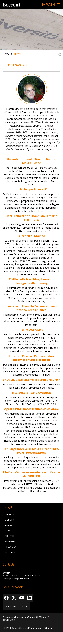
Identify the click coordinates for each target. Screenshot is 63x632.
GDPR (6, 628)
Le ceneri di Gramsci (31, 236)
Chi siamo (10, 514)
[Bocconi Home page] (11, 4)
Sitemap (48, 628)
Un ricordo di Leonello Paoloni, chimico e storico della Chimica (31, 308)
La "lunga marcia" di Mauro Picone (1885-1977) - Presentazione (31, 450)
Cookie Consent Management (26, 628)
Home (6, 54)
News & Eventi (12, 530)
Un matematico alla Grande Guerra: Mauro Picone (31, 161)
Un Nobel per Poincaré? (32, 189)
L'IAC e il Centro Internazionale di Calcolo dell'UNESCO (31, 474)
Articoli (9, 536)
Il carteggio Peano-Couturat (31, 392)
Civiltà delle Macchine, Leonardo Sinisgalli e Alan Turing (31, 281)
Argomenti (11, 541)
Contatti (10, 552)
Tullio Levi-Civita (31, 329)
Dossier (9, 519)
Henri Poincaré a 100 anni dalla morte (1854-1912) (31, 217)
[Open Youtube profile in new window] (22, 598)
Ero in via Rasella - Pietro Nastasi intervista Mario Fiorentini (31, 358)
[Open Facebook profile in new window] (6, 598)
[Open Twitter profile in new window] (14, 598)
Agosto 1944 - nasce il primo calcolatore (31, 409)
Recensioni (11, 546)
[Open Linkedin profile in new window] (29, 598)
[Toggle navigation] (58, 4)
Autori (17, 54)
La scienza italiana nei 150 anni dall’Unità (31, 379)
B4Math (48, 4)
